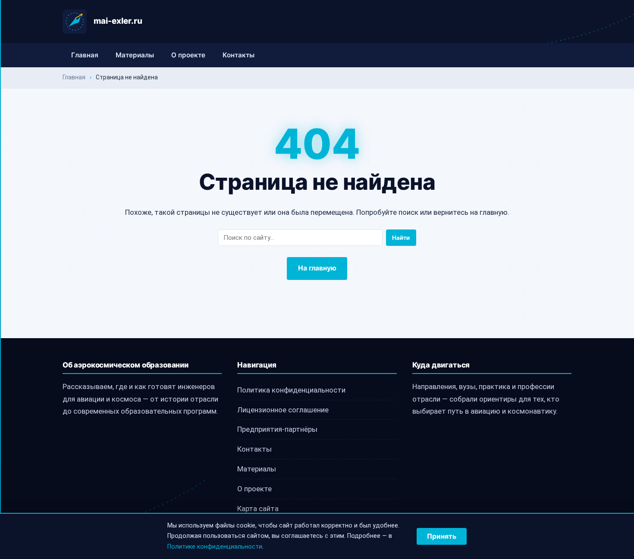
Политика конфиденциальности (291, 390)
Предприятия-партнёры (277, 429)
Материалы (135, 55)
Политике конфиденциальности (214, 546)
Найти (401, 237)
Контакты (238, 55)
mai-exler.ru (118, 21)
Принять (441, 536)
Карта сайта (258, 508)
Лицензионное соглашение (283, 409)
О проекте (188, 55)
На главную (317, 268)
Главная (84, 55)
